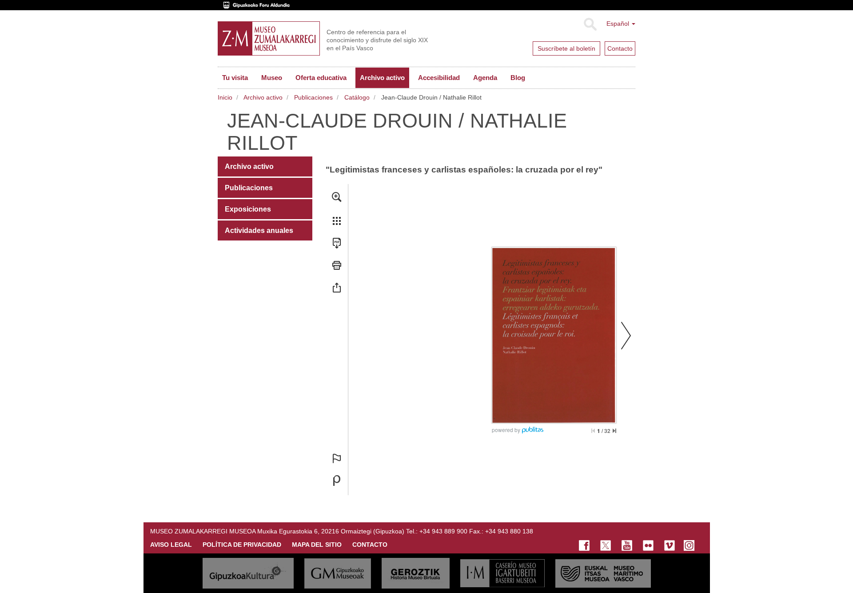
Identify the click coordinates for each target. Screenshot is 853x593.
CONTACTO (369, 544)
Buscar (590, 24)
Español (618, 23)
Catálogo (357, 97)
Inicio (225, 97)
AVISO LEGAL (171, 544)
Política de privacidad (242, 544)
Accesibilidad (439, 77)
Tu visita (235, 77)
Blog (517, 77)
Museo (271, 77)
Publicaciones (313, 97)
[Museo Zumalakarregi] (269, 38)
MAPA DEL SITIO (317, 544)
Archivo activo (382, 77)
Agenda (485, 77)
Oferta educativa (321, 77)
